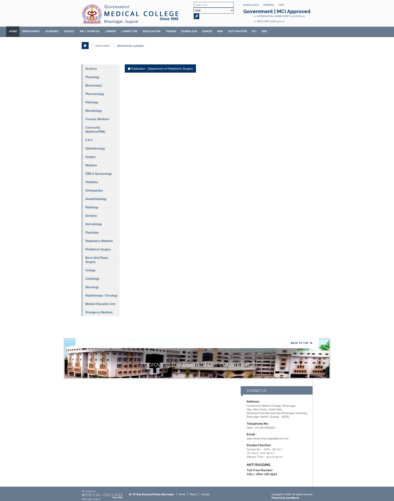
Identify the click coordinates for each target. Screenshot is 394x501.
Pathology (91, 102)
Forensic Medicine (97, 119)
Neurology (92, 287)
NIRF (281, 4)
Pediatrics (91, 182)
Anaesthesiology (96, 199)
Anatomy (91, 68)
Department (31, 31)
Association (151, 31)
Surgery (90, 157)
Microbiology (93, 110)
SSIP (264, 31)
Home (13, 31)
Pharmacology (94, 94)
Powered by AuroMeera (285, 498)
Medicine (91, 165)
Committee (129, 31)
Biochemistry (93, 85)
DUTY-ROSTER (237, 31)
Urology (90, 270)
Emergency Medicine (99, 312)
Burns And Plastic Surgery (96, 260)
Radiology (91, 207)
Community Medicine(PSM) (95, 129)
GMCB (207, 31)
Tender (171, 31)
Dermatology (93, 224)
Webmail (269, 4)
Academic (52, 31)
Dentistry (91, 215)
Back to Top (299, 343)
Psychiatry (92, 232)
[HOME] (85, 45)
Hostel (69, 31)
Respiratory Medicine (99, 241)
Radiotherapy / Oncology (101, 295)
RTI (254, 31)
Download (189, 31)
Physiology (92, 77)
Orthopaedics (94, 190)
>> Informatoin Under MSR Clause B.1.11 (279, 16)
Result (193, 494)
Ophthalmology (95, 148)
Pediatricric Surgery (98, 249)
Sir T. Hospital (90, 31)
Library (110, 31)
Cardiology (92, 278)
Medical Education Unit (100, 304)
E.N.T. (89, 140)
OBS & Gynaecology (98, 173)
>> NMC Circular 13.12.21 (268, 21)
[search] (196, 16)
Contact (205, 494)
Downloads (251, 4)
